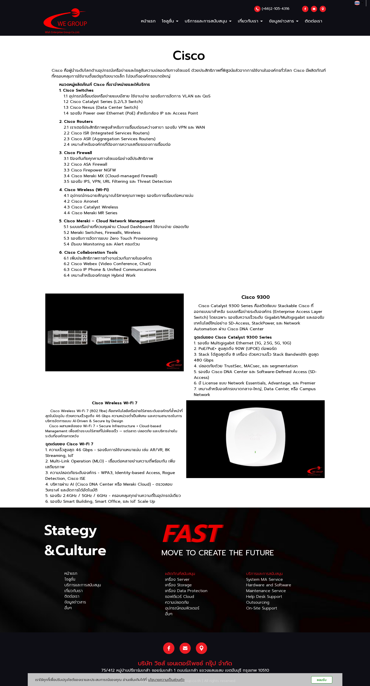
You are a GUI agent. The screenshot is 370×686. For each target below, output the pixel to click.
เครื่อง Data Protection (186, 591)
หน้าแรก (148, 21)
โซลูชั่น (69, 579)
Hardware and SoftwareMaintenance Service (268, 588)
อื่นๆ (68, 608)
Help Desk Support (264, 597)
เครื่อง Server (177, 579)
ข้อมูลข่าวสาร (75, 602)
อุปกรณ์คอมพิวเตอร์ (182, 608)
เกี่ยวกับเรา (249, 21)
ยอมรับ (321, 679)
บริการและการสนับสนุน (82, 585)
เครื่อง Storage (178, 585)
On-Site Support (261, 608)
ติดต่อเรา (313, 21)
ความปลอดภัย (177, 602)
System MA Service (264, 579)
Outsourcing (257, 602)
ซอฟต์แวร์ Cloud (179, 597)
